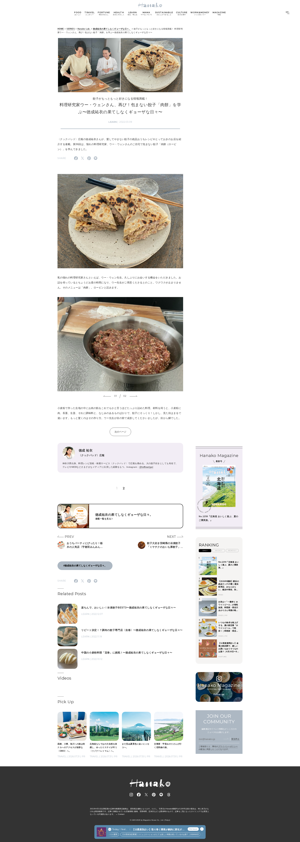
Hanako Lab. (84, 29)
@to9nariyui (146, 467)
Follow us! (219, 694)
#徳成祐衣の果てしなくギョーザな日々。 (85, 565)
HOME (61, 29)
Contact (121, 814)
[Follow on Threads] (168, 794)
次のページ (120, 431)
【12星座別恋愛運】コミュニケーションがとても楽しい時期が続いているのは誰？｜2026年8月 (148, 834)
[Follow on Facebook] (138, 794)
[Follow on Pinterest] (154, 794)
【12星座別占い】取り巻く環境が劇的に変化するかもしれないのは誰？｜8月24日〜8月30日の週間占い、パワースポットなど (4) (158, 829)
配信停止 (235, 739)
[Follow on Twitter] (146, 794)
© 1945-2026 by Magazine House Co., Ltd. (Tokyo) (150, 820)
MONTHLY (232, 551)
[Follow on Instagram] (131, 794)
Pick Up (66, 701)
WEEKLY (218, 551)
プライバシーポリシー (228, 746)
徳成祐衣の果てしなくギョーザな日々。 (112, 29)
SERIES (71, 29)
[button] (107, 396)
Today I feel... (119, 829)
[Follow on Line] (161, 794)
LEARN (112, 122)
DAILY (205, 551)
